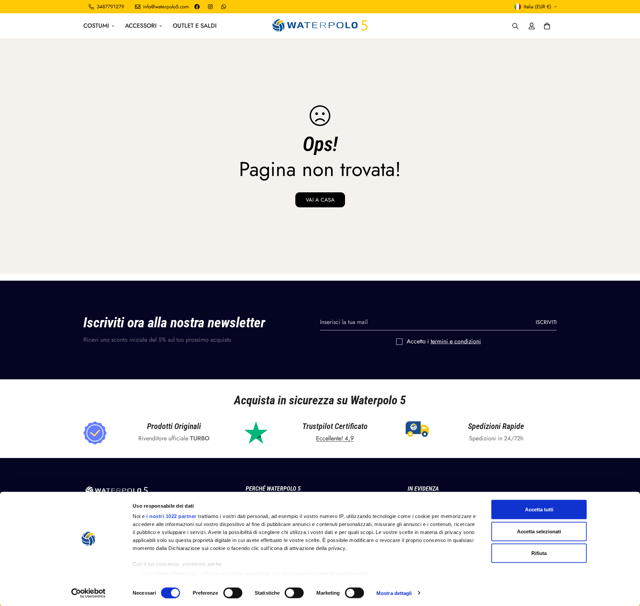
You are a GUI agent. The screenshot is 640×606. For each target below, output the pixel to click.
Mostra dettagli (394, 593)
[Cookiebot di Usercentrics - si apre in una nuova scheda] (88, 593)
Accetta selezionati (539, 531)
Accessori (141, 25)
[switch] (232, 592)
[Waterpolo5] (320, 25)
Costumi (96, 25)
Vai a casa (320, 200)
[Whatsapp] (223, 6)
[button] (547, 26)
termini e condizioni (456, 341)
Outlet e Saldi (195, 25)
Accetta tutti (539, 509)
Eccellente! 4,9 (335, 438)
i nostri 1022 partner (171, 516)
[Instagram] (210, 6)
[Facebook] (197, 6)
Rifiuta (539, 553)
